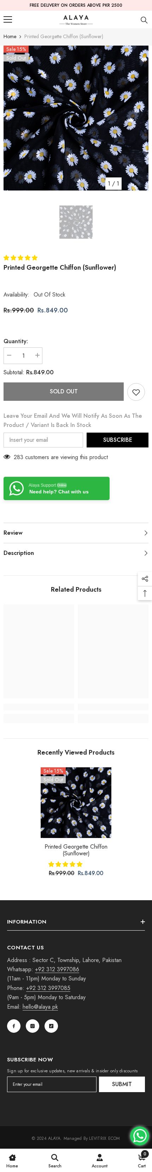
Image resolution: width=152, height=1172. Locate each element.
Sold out (64, 391)
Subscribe (117, 440)
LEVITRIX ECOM (104, 1138)
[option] (76, 118)
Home (10, 36)
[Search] (144, 20)
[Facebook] (14, 1026)
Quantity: (16, 341)
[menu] (8, 19)
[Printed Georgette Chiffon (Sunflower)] (76, 802)
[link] (39, 707)
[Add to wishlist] (136, 392)
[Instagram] (32, 1026)
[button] (21, 258)
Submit (122, 1084)
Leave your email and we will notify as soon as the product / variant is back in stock (73, 420)
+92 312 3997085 (48, 988)
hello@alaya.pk (40, 1007)
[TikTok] (51, 1026)
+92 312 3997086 (57, 969)
